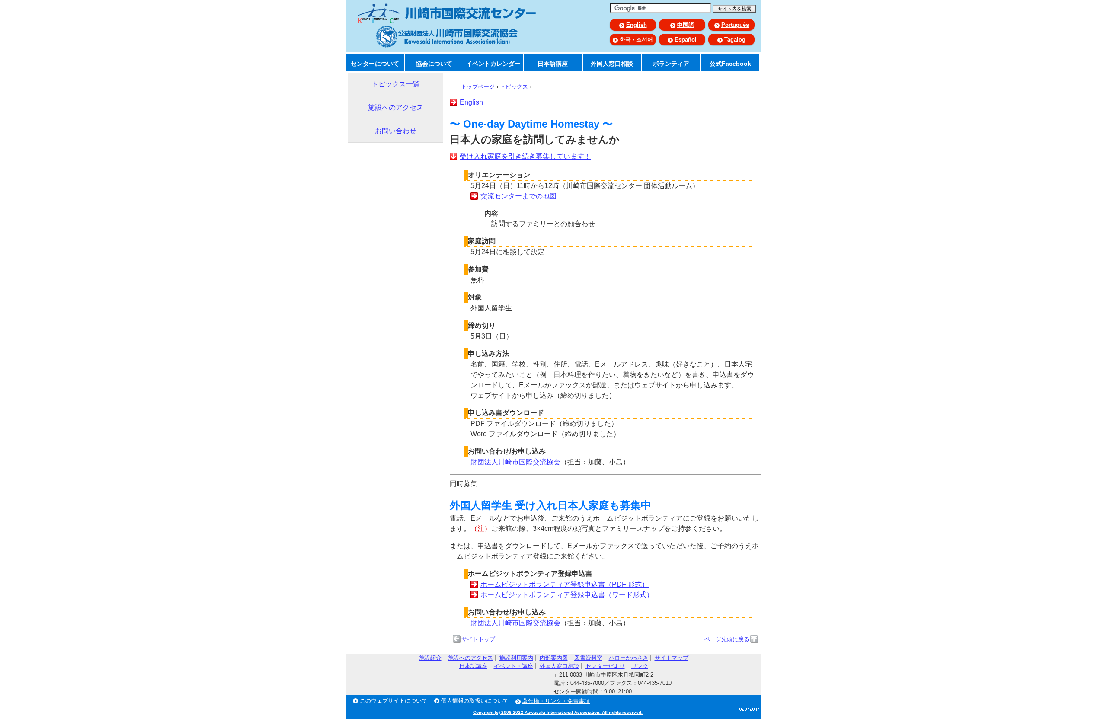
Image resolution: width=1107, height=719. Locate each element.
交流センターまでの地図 (518, 196)
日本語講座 (553, 63)
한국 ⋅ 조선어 (636, 39)
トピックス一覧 (395, 84)
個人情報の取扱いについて (475, 700)
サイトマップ (671, 658)
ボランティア (671, 63)
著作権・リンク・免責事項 (556, 701)
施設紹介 (430, 658)
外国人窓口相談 (612, 63)
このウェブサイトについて (393, 700)
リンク (639, 666)
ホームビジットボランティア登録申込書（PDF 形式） (564, 584)
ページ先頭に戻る (726, 639)
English (636, 25)
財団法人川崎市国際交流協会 (515, 462)
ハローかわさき (628, 658)
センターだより (605, 666)
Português (735, 25)
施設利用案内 (516, 658)
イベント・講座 (513, 666)
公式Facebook (730, 63)
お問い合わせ (395, 130)
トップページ (478, 86)
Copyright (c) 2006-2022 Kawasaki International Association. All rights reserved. (558, 712)
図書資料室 (588, 658)
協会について (434, 63)
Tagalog (734, 39)
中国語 (685, 25)
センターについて (375, 63)
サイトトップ (478, 639)
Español (686, 39)
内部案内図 (554, 658)
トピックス (514, 86)
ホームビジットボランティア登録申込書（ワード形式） (566, 594)
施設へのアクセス (395, 107)
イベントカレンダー (493, 63)
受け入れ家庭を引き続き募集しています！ (525, 156)
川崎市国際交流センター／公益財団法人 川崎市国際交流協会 (447, 25)
